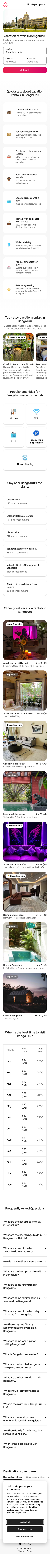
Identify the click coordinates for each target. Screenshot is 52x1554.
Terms (29, 1551)
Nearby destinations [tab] (12, 1477)
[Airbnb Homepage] (5, 4)
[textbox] (14, 61)
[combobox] (25, 52)
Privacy (21, 1551)
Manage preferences (25, 1536)
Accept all (25, 1522)
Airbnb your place (36, 4)
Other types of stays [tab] (35, 1477)
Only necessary (25, 1529)
